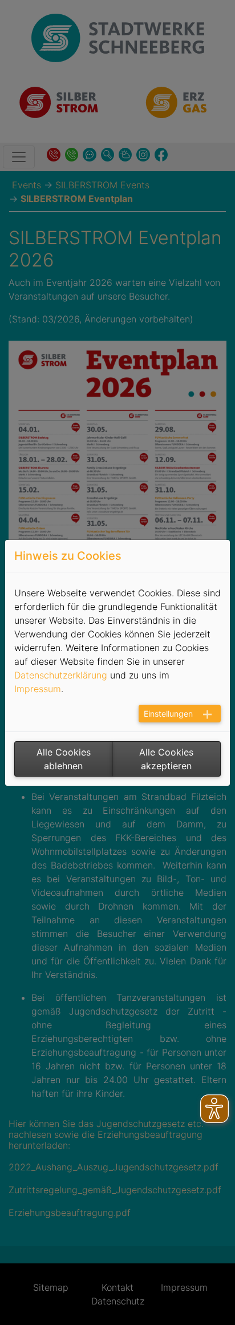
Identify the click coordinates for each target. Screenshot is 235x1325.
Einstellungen (168, 713)
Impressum (37, 688)
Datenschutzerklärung (60, 675)
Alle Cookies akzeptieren (166, 758)
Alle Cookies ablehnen (64, 758)
